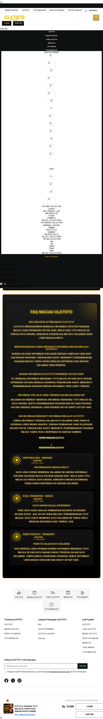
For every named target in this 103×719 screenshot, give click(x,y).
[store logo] (14, 17)
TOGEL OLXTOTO (53, 597)
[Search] (96, 17)
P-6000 (52, 216)
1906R (51, 248)
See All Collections (51, 220)
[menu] (51, 144)
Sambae (51, 232)
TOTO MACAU (6, 270)
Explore (4, 29)
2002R (51, 246)
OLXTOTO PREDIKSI (46, 629)
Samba (51, 227)
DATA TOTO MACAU (56, 10)
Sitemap (41, 638)
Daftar (18, 23)
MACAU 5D (68, 597)
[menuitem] (51, 32)
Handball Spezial (51, 225)
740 (51, 244)
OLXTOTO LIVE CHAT (46, 634)
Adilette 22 (51, 230)
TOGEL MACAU (88, 647)
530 (51, 241)
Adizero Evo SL (51, 234)
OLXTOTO (25, 10)
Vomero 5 (51, 218)
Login (6, 23)
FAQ (39, 624)
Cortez (51, 209)
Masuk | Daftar (11, 10)
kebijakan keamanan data (59, 672)
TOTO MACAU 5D (39, 10)
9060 (51, 251)
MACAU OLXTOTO (34, 597)
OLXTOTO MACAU (75, 10)
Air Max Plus (51, 213)
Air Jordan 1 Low (51, 211)
